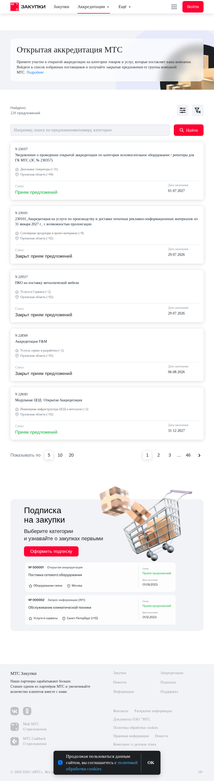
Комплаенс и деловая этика (137, 744)
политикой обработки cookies (100, 769)
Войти (193, 6)
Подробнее (35, 72)
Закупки (61, 6)
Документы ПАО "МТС (132, 719)
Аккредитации (91, 6)
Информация (124, 691)
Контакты (121, 711)
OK (151, 763)
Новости (120, 682)
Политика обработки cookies (137, 727)
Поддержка (170, 691)
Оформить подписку (51, 551)
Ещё (122, 6)
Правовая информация (132, 736)
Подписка (168, 682)
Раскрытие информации (156, 711)
